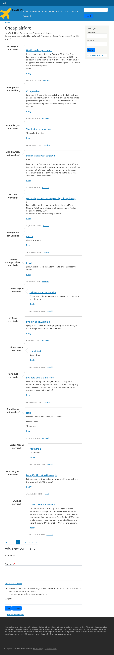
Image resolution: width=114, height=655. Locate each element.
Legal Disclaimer (50, 649)
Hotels (44, 11)
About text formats (13, 583)
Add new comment (15, 614)
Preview (17, 608)
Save (8, 608)
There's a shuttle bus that (42, 504)
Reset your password (95, 55)
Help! (29, 412)
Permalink (46, 80)
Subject (8, 598)
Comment (9, 564)
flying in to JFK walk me (38, 321)
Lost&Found (35, 11)
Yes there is (35, 448)
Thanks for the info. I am (38, 129)
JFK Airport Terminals (57, 11)
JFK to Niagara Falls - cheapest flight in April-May (50, 198)
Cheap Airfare (33, 91)
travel (29, 262)
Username (91, 32)
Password (90, 41)
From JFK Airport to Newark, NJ (42, 475)
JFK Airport (15, 9)
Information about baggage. (40, 155)
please (29, 236)
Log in (4, 3)
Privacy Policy (38, 649)
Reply (28, 73)
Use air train (36, 351)
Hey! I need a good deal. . (39, 50)
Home (25, 11)
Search (88, 16)
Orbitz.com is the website (43, 292)
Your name (10, 555)
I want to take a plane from (40, 377)
